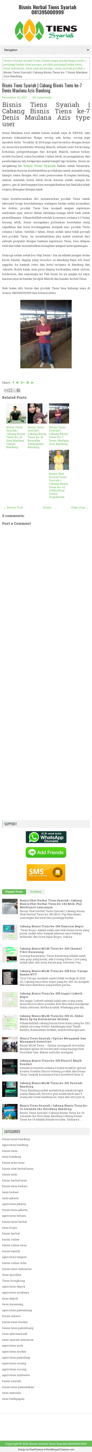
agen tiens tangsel (14, 1257)
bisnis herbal (11, 1233)
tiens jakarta (10, 1198)
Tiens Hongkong (13, 1281)
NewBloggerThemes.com (60, 1449)
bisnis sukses (11, 1316)
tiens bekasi (10, 1192)
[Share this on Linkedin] (32, 382)
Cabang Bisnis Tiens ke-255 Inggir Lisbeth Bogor (51, 995)
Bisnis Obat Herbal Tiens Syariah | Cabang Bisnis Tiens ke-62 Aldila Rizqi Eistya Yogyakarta (58, 485)
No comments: (42, 97)
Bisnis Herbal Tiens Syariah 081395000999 (47, 9)
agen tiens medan (14, 1351)
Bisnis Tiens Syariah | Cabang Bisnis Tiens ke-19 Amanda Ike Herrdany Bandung (54, 1107)
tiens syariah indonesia (17, 1340)
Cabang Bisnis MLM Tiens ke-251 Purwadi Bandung (51, 1084)
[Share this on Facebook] (13, 382)
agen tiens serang (14, 1363)
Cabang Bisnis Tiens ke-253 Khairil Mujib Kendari (51, 1062)
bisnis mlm (9, 1174)
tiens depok (10, 1298)
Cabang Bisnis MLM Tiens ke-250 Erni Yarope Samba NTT (54, 972)
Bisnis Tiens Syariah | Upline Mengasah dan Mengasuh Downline (53, 1040)
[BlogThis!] (10, 390)
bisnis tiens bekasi (14, 1186)
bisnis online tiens (14, 1245)
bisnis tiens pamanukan (18, 1387)
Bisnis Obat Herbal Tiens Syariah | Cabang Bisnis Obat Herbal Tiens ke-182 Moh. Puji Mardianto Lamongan (51, 903)
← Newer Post (13, 507)
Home (7, 60)
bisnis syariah (11, 1381)
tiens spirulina (11, 1275)
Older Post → (80, 507)
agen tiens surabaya (15, 1292)
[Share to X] (14, 390)
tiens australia (11, 1393)
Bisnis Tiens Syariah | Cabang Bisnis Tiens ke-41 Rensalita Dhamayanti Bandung (37, 437)
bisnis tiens (10, 1151)
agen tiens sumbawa (16, 1375)
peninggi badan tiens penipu (22, 64)
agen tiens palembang (17, 1310)
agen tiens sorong (14, 1369)
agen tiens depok (13, 1286)
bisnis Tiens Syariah (40, 166)
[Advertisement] (46, 669)
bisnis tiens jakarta (14, 1210)
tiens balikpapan (13, 1399)
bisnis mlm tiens (13, 1163)
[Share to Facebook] (18, 390)
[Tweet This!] (17, 382)
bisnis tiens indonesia (16, 1269)
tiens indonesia (13, 68)
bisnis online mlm (14, 1263)
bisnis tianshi (11, 1251)
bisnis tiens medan (15, 1322)
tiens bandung (11, 1157)
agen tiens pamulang (16, 1357)
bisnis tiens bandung (16, 1139)
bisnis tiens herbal (14, 1222)
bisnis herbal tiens (14, 1180)
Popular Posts (14, 891)
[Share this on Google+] (22, 382)
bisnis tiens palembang (17, 1328)
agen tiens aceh (12, 1345)
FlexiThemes (36, 1449)
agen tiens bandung (15, 1145)
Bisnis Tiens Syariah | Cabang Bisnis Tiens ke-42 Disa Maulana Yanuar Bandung (15, 437)
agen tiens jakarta (14, 1204)
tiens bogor (10, 1228)
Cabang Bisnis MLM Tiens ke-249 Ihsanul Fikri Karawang (51, 950)
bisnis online (10, 1239)
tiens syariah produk (69, 68)
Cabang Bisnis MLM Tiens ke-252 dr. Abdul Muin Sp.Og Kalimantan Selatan (51, 1017)
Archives (36, 891)
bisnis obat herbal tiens (17, 1168)
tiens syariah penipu (39, 68)
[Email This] (6, 390)
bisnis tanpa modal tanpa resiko (63, 60)
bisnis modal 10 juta (27, 60)
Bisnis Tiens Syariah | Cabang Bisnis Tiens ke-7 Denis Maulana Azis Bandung (42, 88)
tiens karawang (12, 1304)
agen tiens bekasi (14, 1216)
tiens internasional (14, 1334)
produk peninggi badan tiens (62, 64)
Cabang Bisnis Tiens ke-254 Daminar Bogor (51, 926)
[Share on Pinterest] (27, 382)
